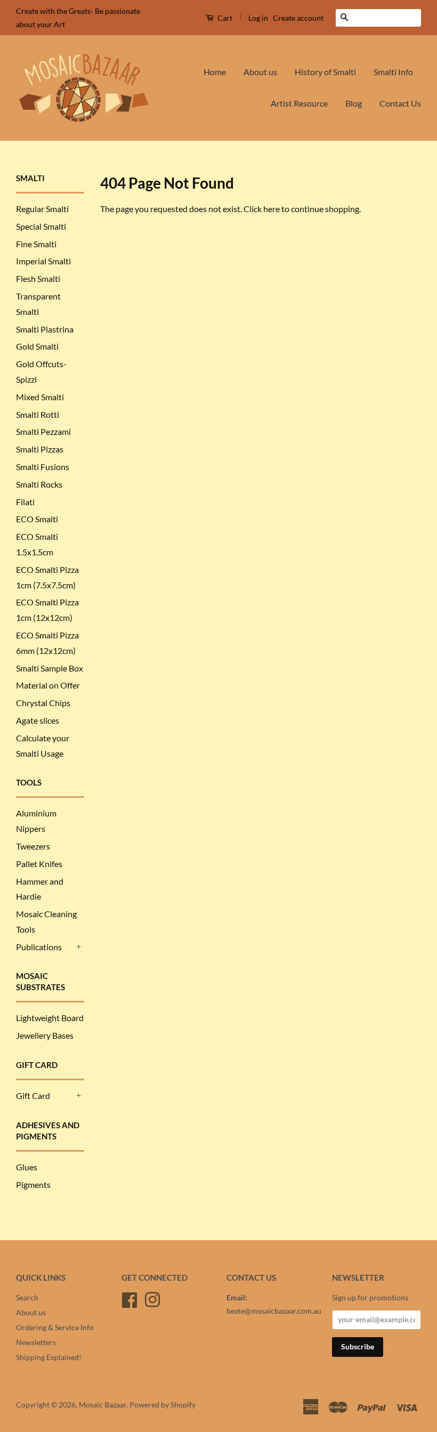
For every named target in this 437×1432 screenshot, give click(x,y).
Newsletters (36, 1342)
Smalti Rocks (39, 484)
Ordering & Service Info (55, 1327)
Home (215, 72)
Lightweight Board (50, 1018)
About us (260, 72)
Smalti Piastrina (45, 329)
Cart (224, 17)
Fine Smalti (36, 244)
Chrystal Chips (43, 703)
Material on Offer (48, 685)
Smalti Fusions (42, 467)
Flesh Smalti (38, 278)
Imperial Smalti (43, 261)
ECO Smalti (37, 519)
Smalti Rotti (37, 414)
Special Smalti (41, 226)
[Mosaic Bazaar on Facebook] (129, 1299)
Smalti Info (393, 72)
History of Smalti (325, 72)
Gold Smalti (37, 346)
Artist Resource (299, 103)
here (271, 209)
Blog (353, 103)
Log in (258, 17)
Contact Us (400, 103)
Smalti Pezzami (43, 431)
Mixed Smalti (40, 397)
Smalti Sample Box (49, 668)
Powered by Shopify (163, 1405)
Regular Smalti (42, 209)
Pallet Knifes (39, 864)
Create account (298, 17)
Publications (39, 947)
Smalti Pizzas (39, 449)
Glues (26, 1167)
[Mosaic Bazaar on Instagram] (152, 1299)
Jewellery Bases (45, 1035)
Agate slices (37, 720)
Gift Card (33, 1095)
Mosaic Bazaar (102, 1405)
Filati (25, 502)
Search (27, 1297)
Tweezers (33, 846)
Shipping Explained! (49, 1357)
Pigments (33, 1184)
